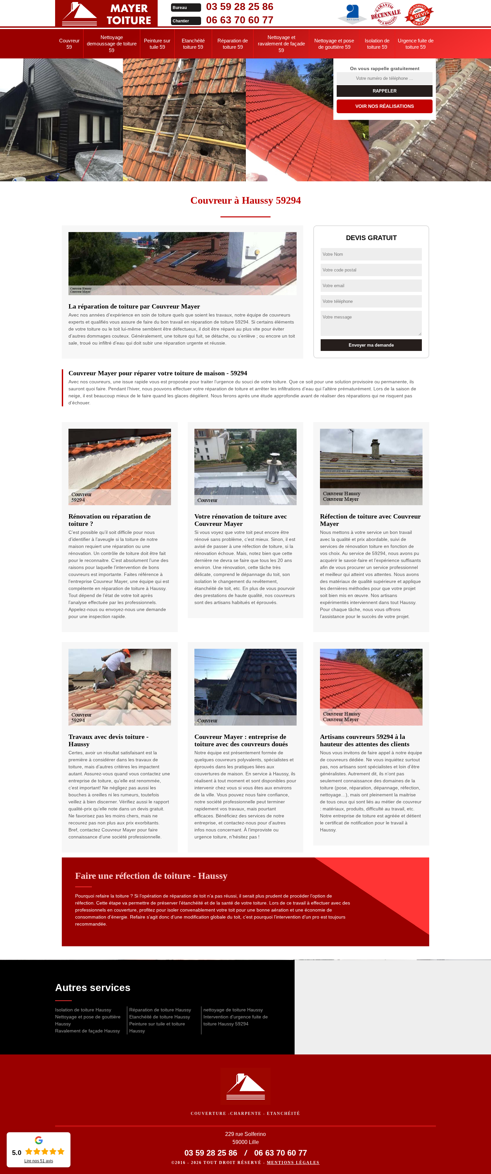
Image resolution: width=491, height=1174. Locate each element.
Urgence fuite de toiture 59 (416, 44)
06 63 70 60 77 (240, 19)
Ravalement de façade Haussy (87, 1030)
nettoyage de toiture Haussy (233, 1009)
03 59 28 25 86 (240, 6)
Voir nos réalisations (384, 106)
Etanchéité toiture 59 (193, 44)
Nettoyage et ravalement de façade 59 (281, 43)
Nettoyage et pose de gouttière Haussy (88, 1020)
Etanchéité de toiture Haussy (159, 1016)
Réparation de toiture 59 (232, 44)
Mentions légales (293, 1162)
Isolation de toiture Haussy (83, 1009)
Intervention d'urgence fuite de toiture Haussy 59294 (235, 1020)
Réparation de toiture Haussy (160, 1009)
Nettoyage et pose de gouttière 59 (334, 44)
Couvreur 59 (69, 44)
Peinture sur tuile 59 (157, 44)
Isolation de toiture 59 (377, 44)
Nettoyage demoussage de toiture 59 (112, 43)
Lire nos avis (38, 1161)
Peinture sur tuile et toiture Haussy (157, 1027)
